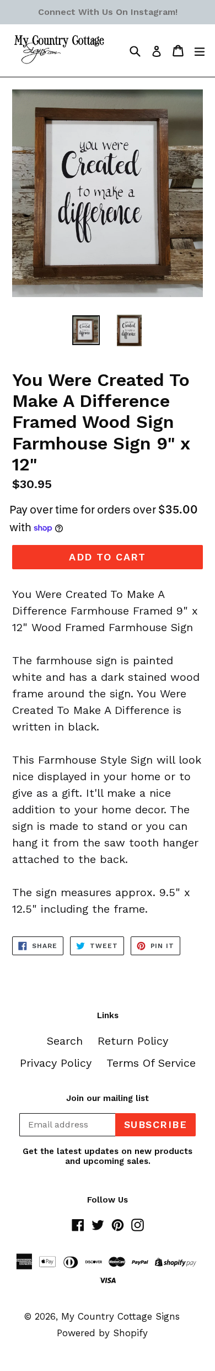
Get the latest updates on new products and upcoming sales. (107, 1156)
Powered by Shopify (102, 1332)
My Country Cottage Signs (120, 1316)
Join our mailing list (107, 1098)
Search (65, 1040)
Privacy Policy (56, 1063)
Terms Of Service (151, 1063)
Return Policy (133, 1040)
